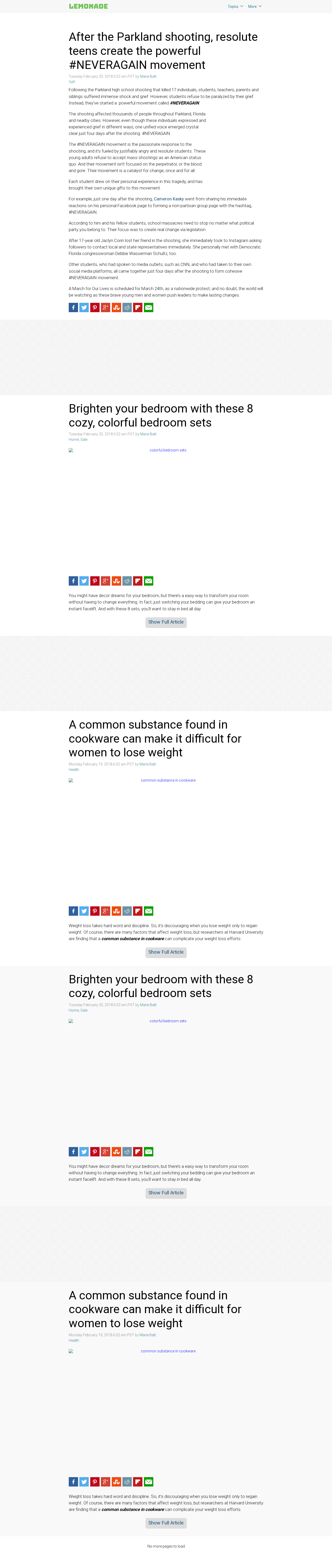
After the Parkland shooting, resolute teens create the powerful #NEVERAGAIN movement (163, 51)
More (252, 6)
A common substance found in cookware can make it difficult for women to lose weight (155, 738)
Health (74, 770)
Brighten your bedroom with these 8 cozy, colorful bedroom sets (161, 415)
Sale (83, 439)
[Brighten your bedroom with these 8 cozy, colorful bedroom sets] (166, 510)
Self (72, 82)
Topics (233, 6)
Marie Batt (148, 76)
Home (74, 439)
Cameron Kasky (169, 198)
